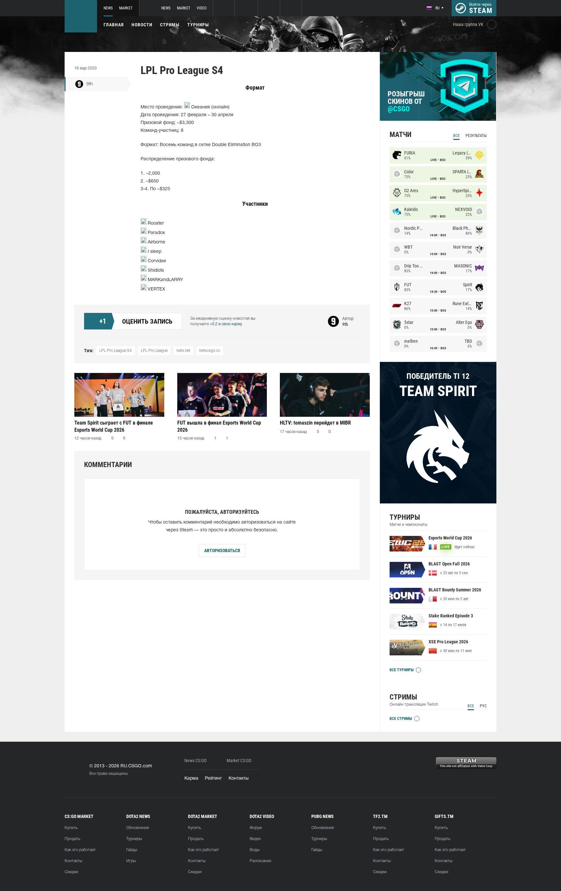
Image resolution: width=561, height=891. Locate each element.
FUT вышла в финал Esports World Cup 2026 (219, 426)
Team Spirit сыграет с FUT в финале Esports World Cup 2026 (113, 426)
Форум (256, 828)
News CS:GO (195, 761)
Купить (71, 828)
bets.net (183, 351)
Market (125, 8)
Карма (191, 778)
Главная (114, 24)
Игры (131, 861)
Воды (254, 850)
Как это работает (80, 850)
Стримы (170, 24)
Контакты (239, 778)
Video (201, 8)
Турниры (198, 24)
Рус (483, 706)
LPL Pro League (154, 351)
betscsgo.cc (209, 351)
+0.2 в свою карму (226, 324)
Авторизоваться (222, 550)
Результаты (476, 135)
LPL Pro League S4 (115, 351)
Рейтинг (213, 778)
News (108, 8)
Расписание (260, 861)
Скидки (71, 872)
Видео (255, 839)
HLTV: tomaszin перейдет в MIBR (315, 423)
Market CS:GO (239, 761)
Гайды (131, 850)
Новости (141, 24)
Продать (72, 839)
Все (456, 135)
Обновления (137, 828)
